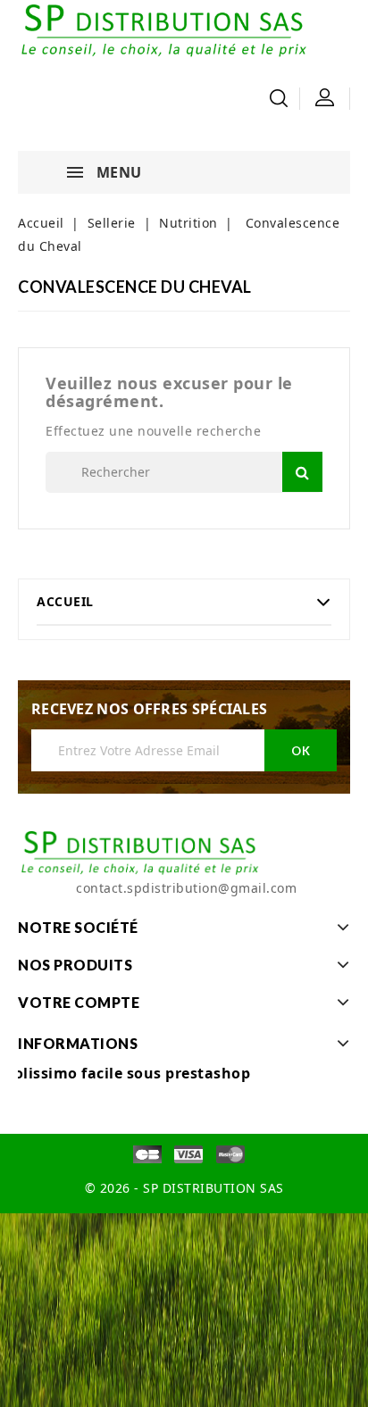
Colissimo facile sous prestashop (127, 1073)
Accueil (65, 601)
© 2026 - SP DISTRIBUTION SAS (184, 1187)
